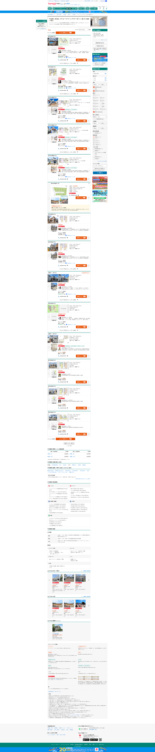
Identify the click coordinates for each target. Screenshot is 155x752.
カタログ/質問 (93, 8)
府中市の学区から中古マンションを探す (83, 478)
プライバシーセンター (65, 744)
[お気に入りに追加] (88, 60)
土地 (83, 8)
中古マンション (63, 8)
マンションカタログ (51, 734)
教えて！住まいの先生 (61, 734)
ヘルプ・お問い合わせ (99, 744)
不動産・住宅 (50, 727)
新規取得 (68, 3)
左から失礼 (103, 0)
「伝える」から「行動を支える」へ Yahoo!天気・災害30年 (58, 1)
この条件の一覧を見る (86, 570)
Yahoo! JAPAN (87, 0)
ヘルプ (92, 0)
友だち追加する (84, 729)
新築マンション (56, 8)
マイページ (101, 49)
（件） (50, 453)
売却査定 (87, 8)
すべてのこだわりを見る (102, 161)
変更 (105, 73)
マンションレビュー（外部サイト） (75, 714)
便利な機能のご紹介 (93, 729)
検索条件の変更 (96, 69)
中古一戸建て (74, 8)
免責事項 (86, 744)
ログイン (61, 4)
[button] (49, 576)
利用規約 (72, 744)
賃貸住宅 (50, 8)
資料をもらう (81, 60)
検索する (101, 172)
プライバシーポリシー (55, 744)
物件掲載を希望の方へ (79, 744)
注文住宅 (80, 8)
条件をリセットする (104, 39)
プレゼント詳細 (55, 679)
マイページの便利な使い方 (41, 28)
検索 (106, 1)
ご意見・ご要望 (92, 744)
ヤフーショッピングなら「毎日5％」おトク (72, 4)
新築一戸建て (68, 8)
